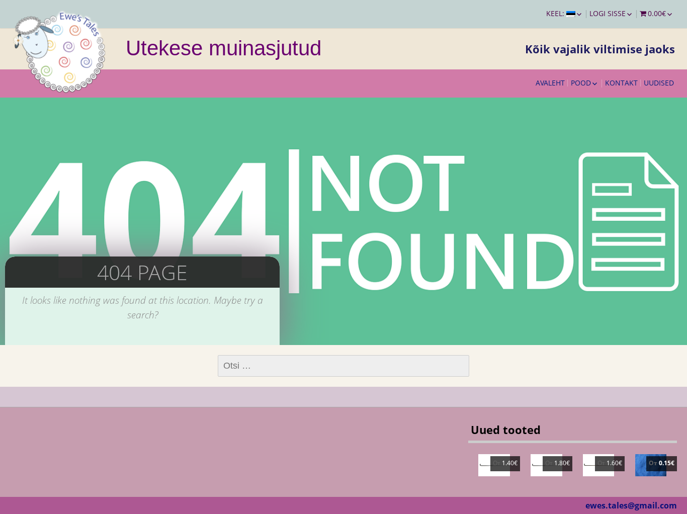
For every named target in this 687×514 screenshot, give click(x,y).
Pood (581, 83)
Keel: (556, 13)
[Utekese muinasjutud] (60, 50)
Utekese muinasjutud (223, 48)
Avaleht (550, 83)
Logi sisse (607, 13)
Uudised (659, 83)
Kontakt (621, 83)
